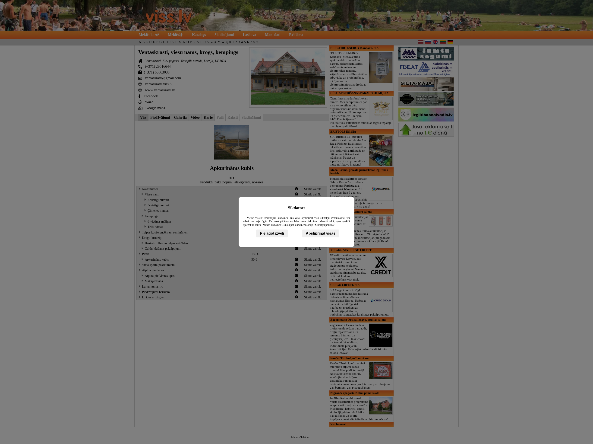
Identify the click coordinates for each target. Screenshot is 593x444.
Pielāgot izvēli (272, 233)
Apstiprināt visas (320, 233)
